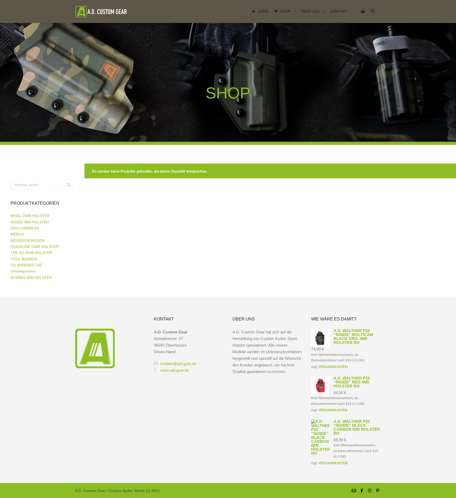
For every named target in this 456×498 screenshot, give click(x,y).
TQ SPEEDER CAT (26, 265)
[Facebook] (361, 490)
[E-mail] (353, 490)
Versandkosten (333, 367)
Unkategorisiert (23, 271)
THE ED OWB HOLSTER (31, 253)
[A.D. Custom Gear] (101, 11)
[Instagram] (369, 490)
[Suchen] (372, 11)
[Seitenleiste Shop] (363, 11)
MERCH (17, 234)
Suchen (70, 185)
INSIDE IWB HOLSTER (30, 222)
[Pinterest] (377, 490)
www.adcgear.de (174, 370)
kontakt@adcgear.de (178, 363)
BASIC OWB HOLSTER (30, 216)
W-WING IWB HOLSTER (31, 277)
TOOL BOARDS (24, 259)
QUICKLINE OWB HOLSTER (35, 247)
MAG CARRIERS (25, 228)
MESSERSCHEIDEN (28, 240)
